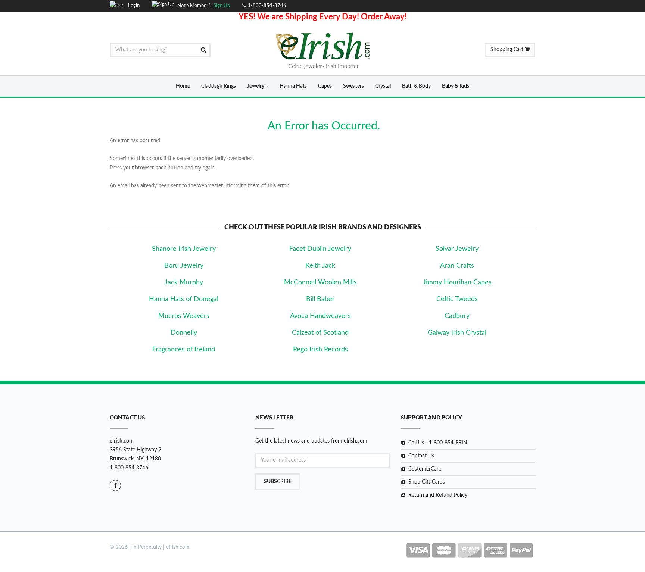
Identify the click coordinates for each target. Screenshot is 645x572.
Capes (325, 86)
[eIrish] (322, 50)
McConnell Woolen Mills (320, 282)
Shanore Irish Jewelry (184, 249)
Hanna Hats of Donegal (183, 299)
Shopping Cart (507, 49)
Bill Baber (320, 299)
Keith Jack (320, 265)
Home (183, 86)
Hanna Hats (293, 86)
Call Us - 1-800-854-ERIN (437, 443)
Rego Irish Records (320, 349)
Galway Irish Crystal (457, 332)
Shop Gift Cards (426, 482)
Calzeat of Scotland (320, 332)
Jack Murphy (184, 282)
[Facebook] (115, 485)
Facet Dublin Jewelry (320, 249)
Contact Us (421, 456)
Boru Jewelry (183, 265)
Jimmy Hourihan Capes (457, 282)
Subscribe (278, 481)
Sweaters (353, 86)
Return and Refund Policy (437, 495)
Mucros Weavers (183, 316)
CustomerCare (424, 469)
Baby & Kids (455, 86)
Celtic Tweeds (457, 299)
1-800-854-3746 (129, 468)
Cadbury (457, 316)
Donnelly (184, 332)
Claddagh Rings (218, 86)
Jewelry (255, 86)
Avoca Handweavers (320, 316)
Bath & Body (416, 86)
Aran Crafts (457, 265)
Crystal (383, 86)
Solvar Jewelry (457, 249)
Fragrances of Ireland (183, 349)
